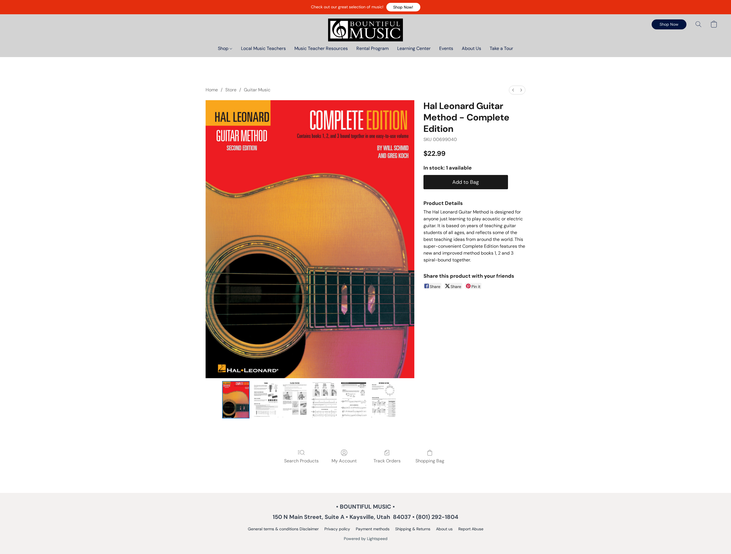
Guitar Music (257, 90)
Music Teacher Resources (321, 48)
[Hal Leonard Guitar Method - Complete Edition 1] (265, 399)
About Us (471, 48)
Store (230, 90)
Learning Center (414, 48)
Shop (224, 48)
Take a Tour (501, 48)
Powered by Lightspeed (365, 538)
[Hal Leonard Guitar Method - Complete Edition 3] (324, 399)
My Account (344, 461)
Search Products (301, 461)
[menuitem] (513, 90)
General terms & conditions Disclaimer (283, 528)
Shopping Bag (429, 461)
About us (444, 528)
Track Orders (387, 461)
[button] (403, 7)
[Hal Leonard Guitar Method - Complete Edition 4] (354, 399)
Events (446, 48)
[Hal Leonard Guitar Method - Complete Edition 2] (295, 399)
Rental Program (372, 48)
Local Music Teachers (263, 48)
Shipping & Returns (412, 528)
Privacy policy (337, 528)
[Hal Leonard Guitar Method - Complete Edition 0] (236, 399)
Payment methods (372, 528)
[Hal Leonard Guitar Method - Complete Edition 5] (384, 399)
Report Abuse (470, 528)
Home (212, 90)
